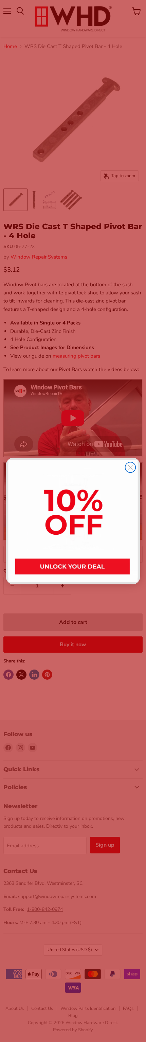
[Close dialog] (130, 467)
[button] (73, 521)
